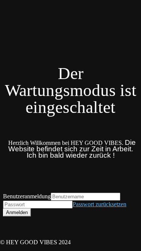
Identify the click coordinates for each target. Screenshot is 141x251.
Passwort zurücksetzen (99, 204)
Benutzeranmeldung (27, 196)
